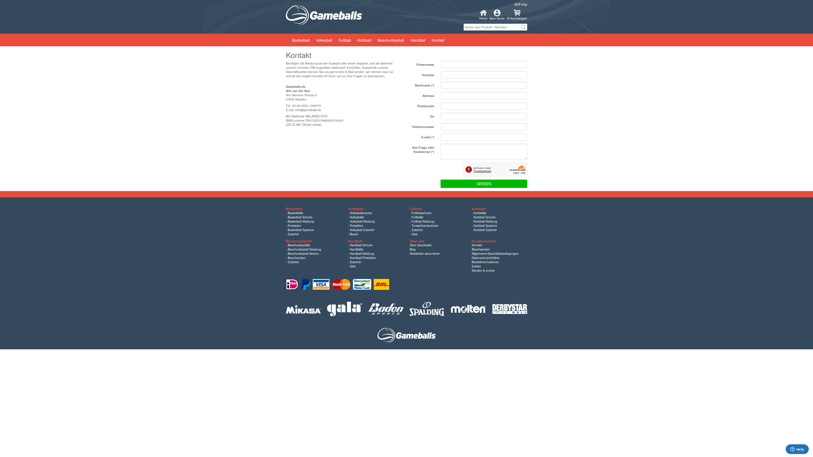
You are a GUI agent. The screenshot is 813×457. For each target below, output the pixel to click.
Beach (354, 234)
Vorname (428, 75)
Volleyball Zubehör (362, 230)
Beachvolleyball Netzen (303, 253)
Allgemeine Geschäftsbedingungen (495, 253)
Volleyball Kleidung (362, 221)
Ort (432, 116)
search (523, 27)
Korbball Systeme (485, 225)
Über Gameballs (420, 245)
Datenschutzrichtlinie (485, 258)
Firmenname (425, 64)
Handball (417, 40)
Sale (415, 234)
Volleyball (324, 40)
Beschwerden (481, 249)
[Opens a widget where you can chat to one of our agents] (797, 449)
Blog (413, 249)
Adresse (428, 96)
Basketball (301, 40)
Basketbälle (295, 213)
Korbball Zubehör (485, 230)
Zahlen (476, 266)
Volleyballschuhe (361, 213)
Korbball (364, 40)
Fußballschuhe (421, 213)
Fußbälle (417, 217)
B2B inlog (520, 4)
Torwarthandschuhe (425, 225)
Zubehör (293, 234)
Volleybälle (357, 217)
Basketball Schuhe (300, 217)
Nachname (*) (424, 85)
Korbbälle (480, 213)
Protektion (294, 225)
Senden (484, 183)
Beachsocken (297, 258)
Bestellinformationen (485, 262)
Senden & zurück (483, 270)
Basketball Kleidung (301, 221)
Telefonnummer (423, 127)
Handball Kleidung (362, 253)
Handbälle (356, 249)
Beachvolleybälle (299, 245)
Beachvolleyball (390, 40)
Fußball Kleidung (423, 221)
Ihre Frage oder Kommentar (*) (423, 149)
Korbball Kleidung (485, 221)
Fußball (345, 40)
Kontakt (438, 40)
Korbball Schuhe (485, 217)
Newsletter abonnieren (425, 253)
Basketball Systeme (301, 230)
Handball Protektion (363, 258)
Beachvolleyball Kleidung (304, 249)
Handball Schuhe (361, 245)
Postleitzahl (425, 106)
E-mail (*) (427, 137)
